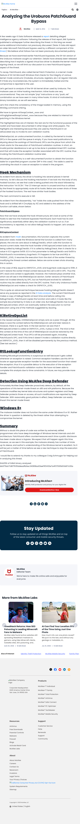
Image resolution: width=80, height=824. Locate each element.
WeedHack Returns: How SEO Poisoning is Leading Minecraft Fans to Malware (21, 629)
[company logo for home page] (8, 4)
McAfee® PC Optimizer (47, 706)
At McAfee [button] (14, 10)
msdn (18, 237)
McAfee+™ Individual (46, 686)
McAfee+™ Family (45, 690)
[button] (77, 9)
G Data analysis (43, 293)
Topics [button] (4, 10)
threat (3, 51)
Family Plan (74, 653)
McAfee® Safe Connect (47, 702)
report (46, 36)
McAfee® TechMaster (46, 710)
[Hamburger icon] (76, 4)
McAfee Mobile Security (55, 653)
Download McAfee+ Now (49, 490)
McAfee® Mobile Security (48, 714)
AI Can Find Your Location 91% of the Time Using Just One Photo (58, 629)
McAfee (27, 29)
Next (75, 625)
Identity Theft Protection (31, 653)
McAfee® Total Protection (48, 694)
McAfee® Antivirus (45, 698)
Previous (4, 625)
